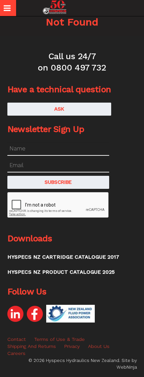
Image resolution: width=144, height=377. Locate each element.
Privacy (72, 346)
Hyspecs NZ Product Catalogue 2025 (61, 272)
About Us (99, 346)
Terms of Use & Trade (59, 339)
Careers (16, 353)
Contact (16, 339)
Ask (59, 109)
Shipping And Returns (31, 346)
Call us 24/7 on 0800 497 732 (72, 62)
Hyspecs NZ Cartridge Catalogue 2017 (63, 257)
